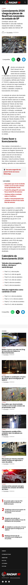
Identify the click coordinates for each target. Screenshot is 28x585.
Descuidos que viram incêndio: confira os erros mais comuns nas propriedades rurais (14, 185)
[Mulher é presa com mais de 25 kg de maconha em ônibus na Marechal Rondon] (14, 339)
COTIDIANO (4, 563)
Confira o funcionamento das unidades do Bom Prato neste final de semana (14, 200)
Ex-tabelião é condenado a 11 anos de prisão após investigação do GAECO (15, 528)
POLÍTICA (4, 560)
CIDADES (4, 8)
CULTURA (4, 566)
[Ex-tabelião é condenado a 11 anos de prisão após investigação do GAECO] (14, 367)
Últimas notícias (6, 554)
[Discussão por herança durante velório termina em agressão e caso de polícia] (14, 449)
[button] (3, 2)
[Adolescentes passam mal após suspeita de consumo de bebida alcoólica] (14, 476)
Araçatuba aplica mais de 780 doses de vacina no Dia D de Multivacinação (13, 502)
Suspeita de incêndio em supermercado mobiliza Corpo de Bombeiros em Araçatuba (15, 520)
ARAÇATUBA (4, 557)
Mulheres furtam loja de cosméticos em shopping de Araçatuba (13, 537)
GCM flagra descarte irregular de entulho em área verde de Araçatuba (15, 511)
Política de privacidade (15, 577)
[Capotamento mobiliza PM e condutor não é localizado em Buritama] (14, 421)
